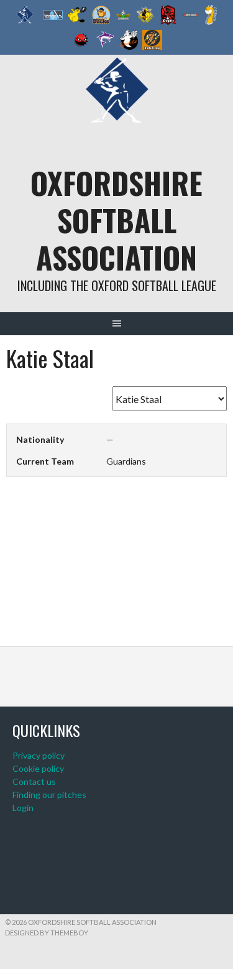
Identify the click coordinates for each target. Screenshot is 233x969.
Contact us (34, 781)
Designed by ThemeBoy (46, 933)
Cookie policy (38, 768)
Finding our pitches (49, 794)
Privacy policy (38, 755)
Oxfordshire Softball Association (116, 219)
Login (23, 807)
